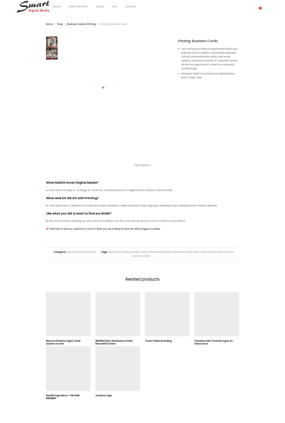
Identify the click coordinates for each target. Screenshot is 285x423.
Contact (130, 6)
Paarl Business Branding (179, 252)
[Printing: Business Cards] (228, 88)
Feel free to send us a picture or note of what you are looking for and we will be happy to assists (104, 228)
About (100, 6)
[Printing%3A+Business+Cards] (233, 88)
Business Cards (138, 252)
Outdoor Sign (103, 395)
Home (57, 6)
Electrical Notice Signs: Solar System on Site (63, 342)
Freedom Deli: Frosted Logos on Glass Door (213, 342)
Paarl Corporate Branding (207, 252)
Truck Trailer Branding (158, 340)
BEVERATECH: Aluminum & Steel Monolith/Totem (113, 342)
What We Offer (78, 6)
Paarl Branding (156, 252)
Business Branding (118, 252)
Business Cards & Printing (80, 252)
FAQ (114, 6)
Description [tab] (142, 165)
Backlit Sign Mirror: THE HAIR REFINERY (62, 397)
